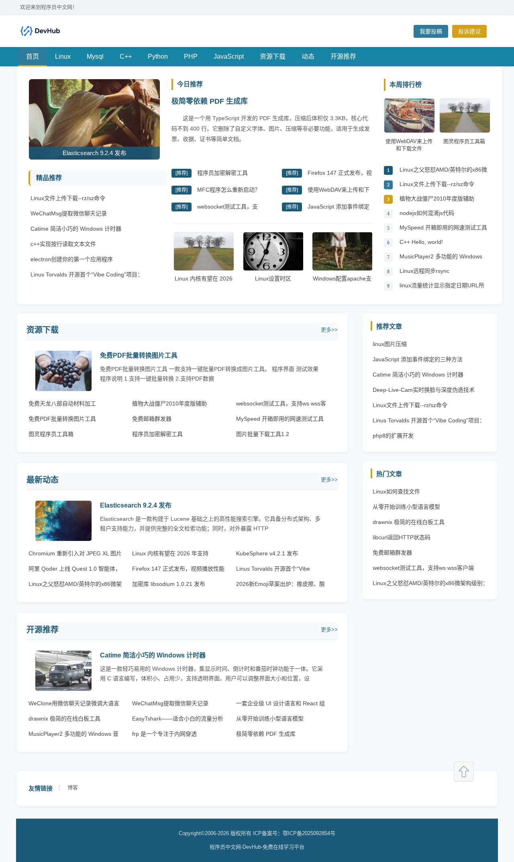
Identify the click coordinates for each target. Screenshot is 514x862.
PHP (191, 56)
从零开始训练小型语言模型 (270, 718)
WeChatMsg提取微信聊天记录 (69, 213)
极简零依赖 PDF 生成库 (209, 101)
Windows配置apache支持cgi (342, 282)
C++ (126, 56)
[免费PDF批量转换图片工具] (63, 389)
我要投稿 (431, 31)
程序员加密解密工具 (222, 173)
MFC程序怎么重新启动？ (228, 189)
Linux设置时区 (273, 278)
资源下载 (273, 56)
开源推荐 (343, 56)
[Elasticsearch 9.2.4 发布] (63, 539)
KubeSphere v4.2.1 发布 (267, 553)
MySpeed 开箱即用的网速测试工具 (443, 227)
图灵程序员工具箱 (51, 434)
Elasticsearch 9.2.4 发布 (135, 505)
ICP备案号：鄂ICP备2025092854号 (294, 833)
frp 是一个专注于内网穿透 (164, 734)
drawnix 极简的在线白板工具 (64, 718)
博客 (72, 787)
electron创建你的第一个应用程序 (72, 259)
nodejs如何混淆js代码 (427, 213)
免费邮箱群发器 (151, 419)
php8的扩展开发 (393, 435)
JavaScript (229, 56)
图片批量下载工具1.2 (262, 434)
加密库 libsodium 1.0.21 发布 (168, 584)
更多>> (329, 330)
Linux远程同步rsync (424, 271)
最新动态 (43, 479)
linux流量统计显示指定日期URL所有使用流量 (442, 287)
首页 (32, 56)
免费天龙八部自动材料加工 (62, 403)
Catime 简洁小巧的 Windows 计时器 (76, 228)
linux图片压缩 (390, 344)
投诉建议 (469, 31)
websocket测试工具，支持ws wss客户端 (423, 568)
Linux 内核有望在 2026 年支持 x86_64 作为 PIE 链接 (204, 286)
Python (158, 56)
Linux (63, 56)
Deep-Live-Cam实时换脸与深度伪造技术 (424, 390)
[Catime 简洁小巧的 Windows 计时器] (63, 689)
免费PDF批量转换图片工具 (138, 355)
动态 (308, 56)
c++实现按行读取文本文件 (63, 244)
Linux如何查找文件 (396, 491)
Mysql (95, 56)
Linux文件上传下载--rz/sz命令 (68, 198)
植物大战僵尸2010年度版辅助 (437, 198)
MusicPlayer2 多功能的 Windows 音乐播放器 (441, 258)
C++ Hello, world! (421, 242)
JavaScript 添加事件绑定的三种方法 (418, 359)
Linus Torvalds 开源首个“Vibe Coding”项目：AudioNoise (429, 422)
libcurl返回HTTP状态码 (401, 537)
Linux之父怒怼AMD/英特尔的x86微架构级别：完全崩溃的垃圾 (443, 171)
